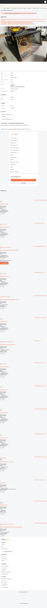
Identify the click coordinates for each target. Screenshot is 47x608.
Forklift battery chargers (14, 162)
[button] (45, 2)
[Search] (45, 5)
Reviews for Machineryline (6, 572)
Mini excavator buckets (14, 147)
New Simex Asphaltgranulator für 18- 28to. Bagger (10, 21)
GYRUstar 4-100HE (4, 204)
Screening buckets (13, 145)
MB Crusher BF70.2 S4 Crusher (7, 461)
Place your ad (4, 263)
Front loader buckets (14, 140)
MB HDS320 (2, 482)
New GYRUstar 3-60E (5, 22)
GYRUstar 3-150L (4, 437)
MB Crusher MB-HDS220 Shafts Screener (9, 299)
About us (3, 544)
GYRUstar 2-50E (3, 321)
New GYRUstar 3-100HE (5, 23)
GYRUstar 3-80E (3, 389)
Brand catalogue (4, 574)
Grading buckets (13, 142)
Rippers (11, 166)
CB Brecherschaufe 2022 (6, 114)
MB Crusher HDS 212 (4, 276)
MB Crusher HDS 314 (4, 227)
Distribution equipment (14, 171)
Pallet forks (12, 159)
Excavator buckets (13, 137)
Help (2, 546)
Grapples (11, 154)
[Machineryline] (4, 8)
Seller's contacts (4, 548)
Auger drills (12, 169)
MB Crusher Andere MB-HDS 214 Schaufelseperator (11, 527)
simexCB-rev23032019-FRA (7, 119)
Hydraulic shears (13, 157)
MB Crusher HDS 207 (4, 366)
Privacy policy (4, 568)
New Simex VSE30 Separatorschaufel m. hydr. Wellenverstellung (13, 19)
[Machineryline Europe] (7, 2)
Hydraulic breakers (13, 152)
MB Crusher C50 (3, 504)
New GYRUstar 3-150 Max (6, 24)
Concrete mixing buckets (14, 150)
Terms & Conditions (5, 566)
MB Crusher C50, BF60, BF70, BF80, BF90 (9, 250)
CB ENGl (3, 116)
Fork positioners (13, 164)
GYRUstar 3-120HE (4, 412)
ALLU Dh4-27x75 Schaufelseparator (7, 344)
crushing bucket (14, 77)
